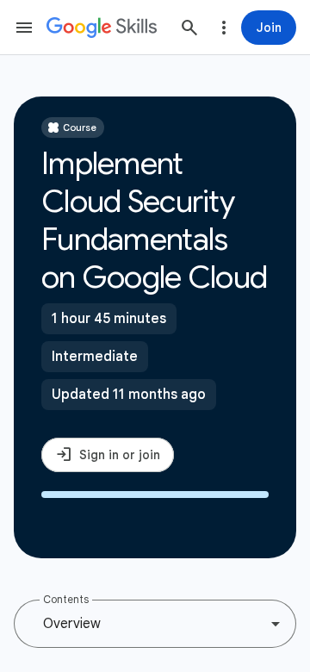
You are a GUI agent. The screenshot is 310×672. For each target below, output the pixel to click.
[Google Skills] (101, 28)
